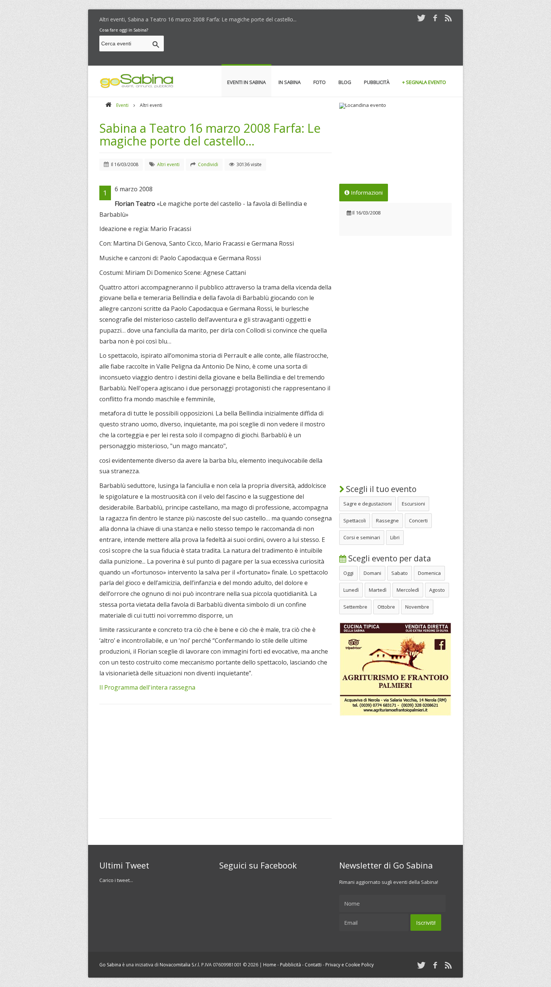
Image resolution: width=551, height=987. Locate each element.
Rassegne (387, 520)
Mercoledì (408, 589)
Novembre (417, 606)
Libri (395, 537)
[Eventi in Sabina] (136, 86)
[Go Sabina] (108, 105)
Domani (372, 573)
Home (269, 965)
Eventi (122, 105)
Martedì (377, 589)
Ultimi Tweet (124, 865)
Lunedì (351, 589)
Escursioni (413, 503)
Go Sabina (110, 965)
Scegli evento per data (388, 558)
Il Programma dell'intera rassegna (147, 687)
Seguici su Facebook (258, 865)
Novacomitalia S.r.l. (180, 965)
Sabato (399, 573)
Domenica (429, 573)
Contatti (313, 965)
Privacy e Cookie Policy (349, 965)
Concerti (418, 520)
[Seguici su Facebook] (435, 18)
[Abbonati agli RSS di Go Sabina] (448, 18)
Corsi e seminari (361, 537)
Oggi (348, 573)
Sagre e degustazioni (367, 503)
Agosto (437, 589)
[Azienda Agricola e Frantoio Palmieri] (395, 714)
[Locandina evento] (395, 106)
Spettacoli (354, 520)
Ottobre (386, 606)
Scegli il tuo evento (380, 489)
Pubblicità (290, 965)
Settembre (355, 606)
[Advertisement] (315, 45)
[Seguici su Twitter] (421, 18)
